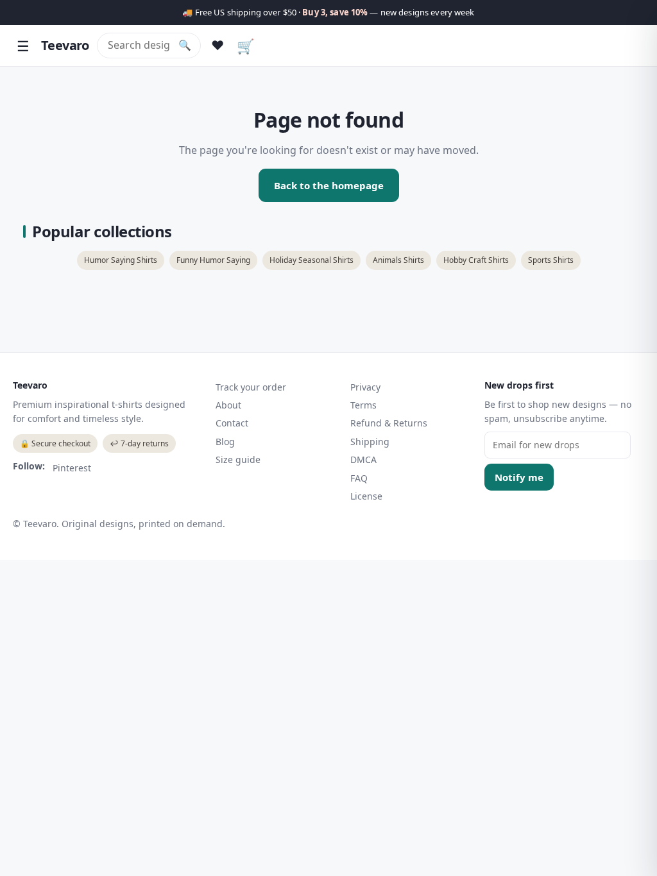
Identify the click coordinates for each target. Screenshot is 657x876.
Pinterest (72, 468)
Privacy (365, 387)
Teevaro (65, 45)
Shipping (369, 441)
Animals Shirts (398, 260)
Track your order (251, 387)
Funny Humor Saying (213, 260)
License (366, 496)
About (228, 405)
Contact (232, 423)
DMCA (363, 459)
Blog (225, 441)
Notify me (519, 477)
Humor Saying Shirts (120, 260)
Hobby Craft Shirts (476, 260)
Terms (363, 405)
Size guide (238, 459)
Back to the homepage (329, 185)
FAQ (359, 478)
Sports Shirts (551, 260)
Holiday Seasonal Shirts (311, 260)
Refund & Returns (388, 423)
